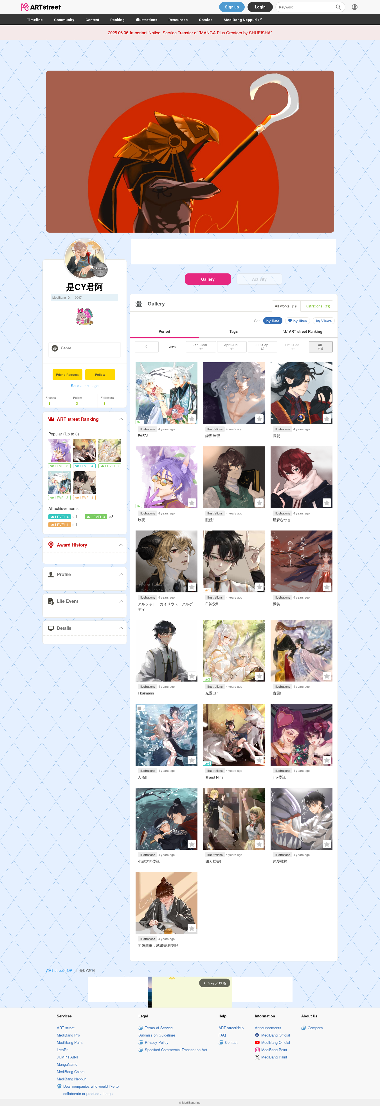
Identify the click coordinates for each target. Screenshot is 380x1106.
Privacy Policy (156, 1042)
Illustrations (146, 20)
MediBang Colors (71, 1071)
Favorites (192, 418)
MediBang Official (275, 1035)
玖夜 (141, 519)
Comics (205, 20)
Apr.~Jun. (231, 346)
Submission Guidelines (157, 1035)
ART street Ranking (78, 419)
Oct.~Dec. (293, 346)
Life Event (67, 601)
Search (338, 7)
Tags (234, 331)
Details (64, 628)
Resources (178, 20)
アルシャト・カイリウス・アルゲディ (165, 606)
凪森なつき (282, 519)
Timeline (35, 20)
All (320, 346)
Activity (259, 279)
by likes (300, 320)
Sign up (232, 7)
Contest (92, 20)
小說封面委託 (149, 861)
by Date (272, 320)
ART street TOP (59, 970)
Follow (100, 374)
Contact (231, 1042)
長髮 (276, 435)
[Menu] (354, 7)
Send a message (84, 385)
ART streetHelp (231, 1027)
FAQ (222, 1035)
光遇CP (211, 693)
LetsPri (62, 1049)
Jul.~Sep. (262, 346)
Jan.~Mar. (201, 346)
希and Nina (214, 777)
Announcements (268, 1027)
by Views (324, 320)
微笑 (276, 603)
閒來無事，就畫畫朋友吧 (158, 945)
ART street (66, 1027)
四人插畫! (213, 861)
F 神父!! (211, 603)
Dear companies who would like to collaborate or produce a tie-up (91, 1089)
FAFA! (143, 435)
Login (260, 7)
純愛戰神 (280, 861)
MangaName (67, 1064)
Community (64, 20)
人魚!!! (143, 777)
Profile (64, 574)
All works (286, 306)
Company (315, 1027)
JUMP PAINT (68, 1057)
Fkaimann (146, 693)
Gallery (208, 279)
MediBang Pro (68, 1035)
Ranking (117, 20)
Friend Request (67, 374)
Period (164, 331)
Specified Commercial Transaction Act (176, 1049)
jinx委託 (279, 777)
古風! (277, 693)
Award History (72, 544)
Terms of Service (159, 1027)
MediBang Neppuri (245, 20)
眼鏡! (209, 519)
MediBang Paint (70, 1042)
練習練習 (212, 435)
